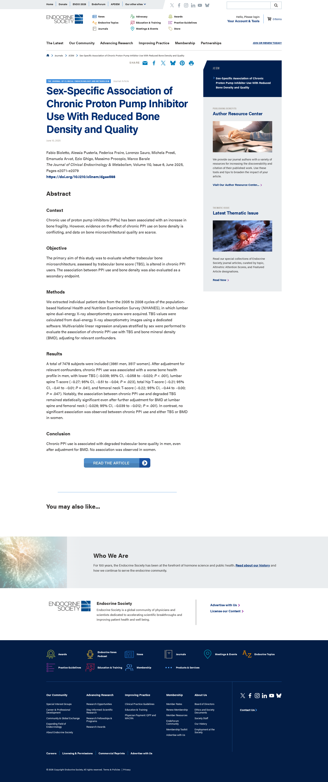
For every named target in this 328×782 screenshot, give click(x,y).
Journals (103, 28)
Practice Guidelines (185, 22)
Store (177, 28)
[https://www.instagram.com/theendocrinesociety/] (257, 695)
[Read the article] (117, 466)
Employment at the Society (205, 731)
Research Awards (95, 726)
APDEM (115, 4)
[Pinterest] (182, 63)
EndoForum (98, 4)
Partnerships (211, 42)
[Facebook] (154, 63)
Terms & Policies (111, 769)
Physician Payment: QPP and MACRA (140, 717)
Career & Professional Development (58, 711)
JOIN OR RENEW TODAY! (267, 43)
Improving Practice (154, 42)
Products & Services (187, 667)
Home (49, 4)
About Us (201, 695)
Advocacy (141, 16)
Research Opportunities (99, 703)
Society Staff (201, 718)
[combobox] (248, 5)
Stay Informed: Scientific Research (99, 711)
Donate (63, 4)
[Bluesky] (173, 63)
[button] (276, 5)
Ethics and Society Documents (204, 711)
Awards (178, 16)
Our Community (82, 42)
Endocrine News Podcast (107, 654)
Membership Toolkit (176, 729)
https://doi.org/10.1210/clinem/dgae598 (80, 176)
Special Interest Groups (59, 703)
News (101, 16)
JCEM (71, 55)
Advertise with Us (175, 734)
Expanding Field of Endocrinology (56, 725)
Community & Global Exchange (63, 718)
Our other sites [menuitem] (134, 4)
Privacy (127, 769)
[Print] (191, 63)
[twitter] (243, 695)
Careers (51, 753)
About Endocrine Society (59, 732)
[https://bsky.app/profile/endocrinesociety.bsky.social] (279, 695)
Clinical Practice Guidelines (139, 703)
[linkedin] (271, 695)
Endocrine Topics (108, 22)
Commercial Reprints (112, 753)
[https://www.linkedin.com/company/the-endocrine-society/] (264, 695)
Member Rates (174, 703)
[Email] (145, 63)
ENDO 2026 (79, 4)
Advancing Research (116, 42)
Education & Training (148, 22)
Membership (185, 42)
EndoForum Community (172, 722)
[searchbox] (248, 5)
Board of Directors (204, 703)
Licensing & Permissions (77, 753)
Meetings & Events (147, 28)
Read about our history (253, 565)
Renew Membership (177, 709)
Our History (201, 723)
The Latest (54, 42)
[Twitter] (163, 63)
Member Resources (176, 715)
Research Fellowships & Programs (99, 720)
